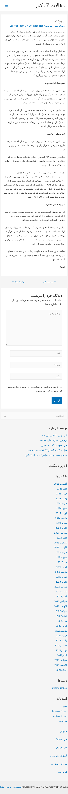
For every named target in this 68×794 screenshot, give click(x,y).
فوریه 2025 (61, 493)
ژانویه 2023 (61, 582)
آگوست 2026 (60, 484)
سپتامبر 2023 (60, 542)
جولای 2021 (61, 670)
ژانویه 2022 (61, 640)
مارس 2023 (61, 572)
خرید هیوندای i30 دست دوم (54, 445)
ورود (65, 706)
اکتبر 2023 (62, 537)
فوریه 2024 (61, 523)
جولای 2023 (61, 552)
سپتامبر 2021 (60, 660)
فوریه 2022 (61, 635)
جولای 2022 (61, 611)
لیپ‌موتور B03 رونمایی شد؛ (54, 435)
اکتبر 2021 (62, 655)
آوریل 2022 (61, 626)
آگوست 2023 (60, 547)
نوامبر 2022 (61, 591)
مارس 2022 (61, 631)
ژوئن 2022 (61, 616)
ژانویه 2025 (61, 498)
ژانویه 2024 (61, 528)
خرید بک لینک (61, 739)
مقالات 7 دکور (50, 5)
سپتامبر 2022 (60, 601)
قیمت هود (62, 772)
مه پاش (63, 731)
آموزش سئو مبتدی (58, 755)
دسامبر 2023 (60, 533)
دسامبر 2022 (60, 586)
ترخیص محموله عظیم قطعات (53, 440)
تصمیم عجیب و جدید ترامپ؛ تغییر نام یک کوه (46, 455)
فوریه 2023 (61, 577)
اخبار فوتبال (61, 747)
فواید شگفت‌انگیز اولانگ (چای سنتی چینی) (47, 450)
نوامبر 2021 (61, 650)
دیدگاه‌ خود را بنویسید (55, 25)
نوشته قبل (49, 281)
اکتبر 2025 (62, 488)
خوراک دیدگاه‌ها (60, 716)
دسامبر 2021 (61, 645)
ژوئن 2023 (61, 557)
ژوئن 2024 (61, 508)
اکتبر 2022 (62, 596)
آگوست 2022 (60, 606)
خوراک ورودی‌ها (59, 711)
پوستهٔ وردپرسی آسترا (10, 787)
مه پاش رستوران (59, 764)
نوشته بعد (18, 281)
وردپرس (63, 720)
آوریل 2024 (61, 513)
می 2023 (62, 562)
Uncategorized (59, 688)
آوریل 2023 (61, 567)
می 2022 (62, 621)
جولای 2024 (61, 503)
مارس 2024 (61, 518)
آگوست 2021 (60, 665)
